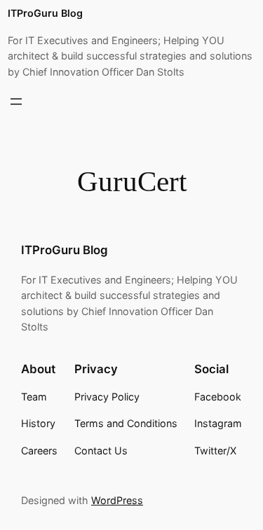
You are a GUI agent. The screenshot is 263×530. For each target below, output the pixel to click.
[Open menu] (16, 101)
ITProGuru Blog (45, 13)
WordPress (117, 500)
